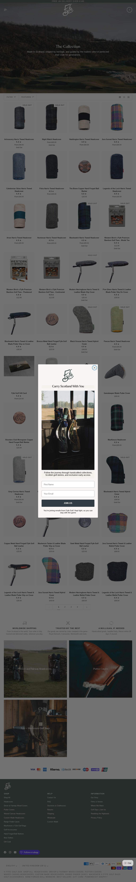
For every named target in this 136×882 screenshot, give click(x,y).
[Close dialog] (94, 367)
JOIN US (68, 503)
